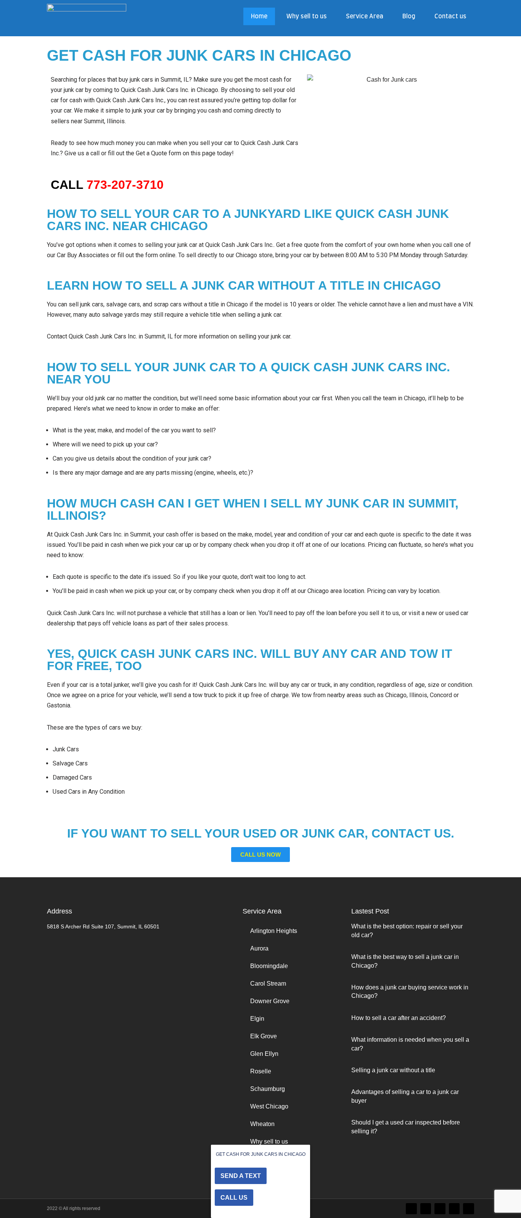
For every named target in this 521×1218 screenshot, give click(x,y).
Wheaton (262, 1124)
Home (259, 16)
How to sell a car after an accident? (398, 1018)
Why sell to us (306, 16)
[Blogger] (454, 1208)
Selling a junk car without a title (393, 1070)
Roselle (260, 1071)
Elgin (257, 1018)
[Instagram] (439, 1208)
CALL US (234, 1197)
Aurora (259, 948)
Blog (408, 16)
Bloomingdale (269, 966)
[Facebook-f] (425, 1208)
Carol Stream (268, 983)
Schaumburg (267, 1089)
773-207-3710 (125, 185)
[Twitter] (411, 1208)
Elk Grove (263, 1036)
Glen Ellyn (264, 1053)
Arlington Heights (273, 931)
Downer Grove (269, 1001)
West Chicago (269, 1106)
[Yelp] (468, 1208)
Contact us (450, 16)
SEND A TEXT (240, 1176)
